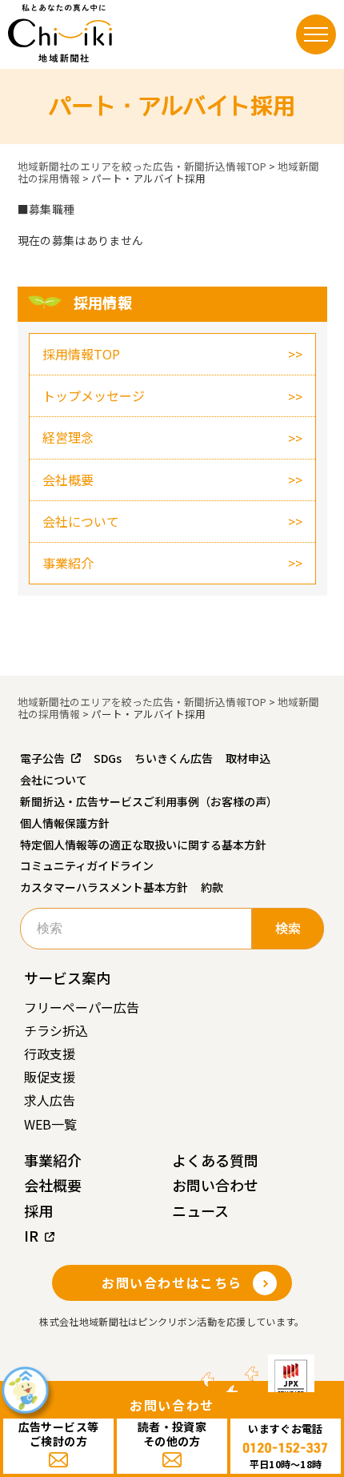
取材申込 (248, 758)
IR (31, 1235)
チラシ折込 (56, 1030)
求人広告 (49, 1100)
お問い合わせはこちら (172, 1282)
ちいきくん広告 (173, 758)
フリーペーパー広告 (81, 1007)
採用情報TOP (81, 353)
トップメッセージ (93, 395)
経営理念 (68, 437)
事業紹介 (68, 562)
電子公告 (42, 758)
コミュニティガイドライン (87, 865)
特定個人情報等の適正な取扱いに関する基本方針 (143, 845)
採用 (38, 1210)
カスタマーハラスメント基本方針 (104, 887)
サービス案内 (67, 977)
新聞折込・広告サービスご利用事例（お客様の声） (149, 801)
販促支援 (49, 1076)
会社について (80, 521)
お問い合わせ (215, 1184)
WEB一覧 (50, 1124)
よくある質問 (215, 1160)
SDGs (108, 758)
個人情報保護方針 (65, 823)
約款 (212, 887)
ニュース (200, 1210)
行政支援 (49, 1053)
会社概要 (68, 479)
